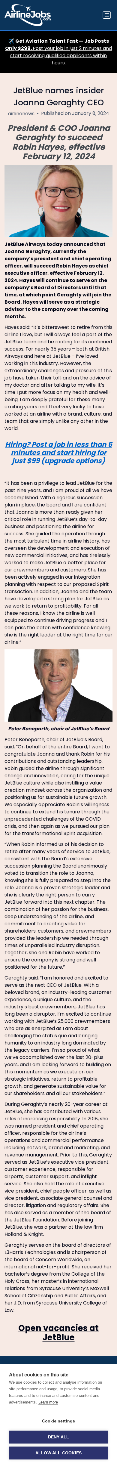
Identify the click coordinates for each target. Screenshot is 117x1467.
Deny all (58, 1437)
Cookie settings (58, 1421)
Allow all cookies (58, 1453)
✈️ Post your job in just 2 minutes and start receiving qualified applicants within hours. (58, 52)
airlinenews (21, 113)
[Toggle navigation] (106, 15)
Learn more (48, 1402)
